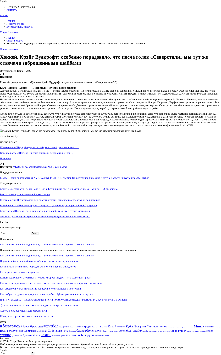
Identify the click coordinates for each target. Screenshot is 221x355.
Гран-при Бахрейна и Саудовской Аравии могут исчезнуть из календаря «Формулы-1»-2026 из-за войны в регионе (63, 299)
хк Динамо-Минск (30, 335)
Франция (72, 331)
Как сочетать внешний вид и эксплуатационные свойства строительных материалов (47, 244)
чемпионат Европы (101, 335)
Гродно (87, 326)
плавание (190, 331)
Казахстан (95, 327)
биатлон (97, 330)
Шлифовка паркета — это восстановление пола (26, 316)
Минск (199, 326)
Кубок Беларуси (136, 326)
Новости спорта (15, 23)
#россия (36, 326)
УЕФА (65, 331)
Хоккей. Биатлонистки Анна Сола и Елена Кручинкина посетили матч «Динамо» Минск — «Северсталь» (59, 189)
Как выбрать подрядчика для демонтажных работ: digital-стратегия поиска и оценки (46, 294)
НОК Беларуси (9, 330)
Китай (112, 326)
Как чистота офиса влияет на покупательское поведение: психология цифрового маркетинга (51, 283)
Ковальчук (121, 327)
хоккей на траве (58, 335)
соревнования (200, 331)
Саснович (42, 331)
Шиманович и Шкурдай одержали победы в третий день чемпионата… (39, 147)
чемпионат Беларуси (79, 335)
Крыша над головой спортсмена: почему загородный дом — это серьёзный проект (45, 277)
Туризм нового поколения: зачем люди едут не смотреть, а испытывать (39, 305)
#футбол (51, 326)
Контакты (11, 9)
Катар (103, 326)
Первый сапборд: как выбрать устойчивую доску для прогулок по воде (39, 261)
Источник (5, 158)
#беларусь (10, 325)
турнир (15, 335)
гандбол (137, 330)
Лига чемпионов (157, 326)
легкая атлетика (163, 331)
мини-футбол (178, 330)
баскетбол (84, 330)
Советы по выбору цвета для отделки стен (23, 310)
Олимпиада (29, 330)
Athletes (4, 15)
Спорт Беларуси (9, 32)
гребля (145, 331)
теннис (5, 335)
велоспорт (114, 331)
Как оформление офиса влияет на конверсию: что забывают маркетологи (40, 288)
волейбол (125, 330)
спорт (209, 330)
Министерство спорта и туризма (180, 327)
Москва (218, 327)
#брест (25, 326)
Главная (10, 20)
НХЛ (21, 331)
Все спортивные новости (20, 26)
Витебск (73, 327)
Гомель (80, 326)
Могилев (209, 326)
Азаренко (64, 326)
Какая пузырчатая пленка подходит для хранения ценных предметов (38, 266)
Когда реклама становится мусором (19, 272)
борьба (106, 331)
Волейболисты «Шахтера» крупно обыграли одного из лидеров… (36, 153)
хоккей (46, 335)
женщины (152, 331)
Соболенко (55, 330)
